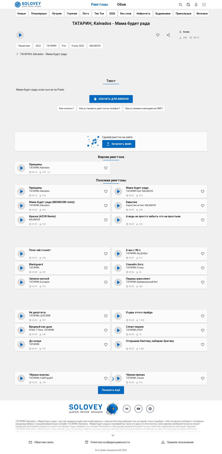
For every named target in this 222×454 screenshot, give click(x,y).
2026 (112, 13)
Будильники (163, 13)
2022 (38, 45)
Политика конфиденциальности (110, 442)
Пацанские (24, 45)
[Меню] (204, 4)
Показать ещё (111, 390)
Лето (85, 13)
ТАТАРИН (51, 45)
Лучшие (57, 13)
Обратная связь (44, 442)
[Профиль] (196, 4)
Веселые (202, 13)
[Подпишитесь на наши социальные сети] (127, 409)
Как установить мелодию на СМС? (144, 108)
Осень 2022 (78, 45)
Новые (21, 13)
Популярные (39, 13)
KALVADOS (95, 45)
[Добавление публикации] (188, 4)
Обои (121, 4)
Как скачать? (66, 108)
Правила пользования (180, 442)
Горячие (72, 13)
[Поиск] (180, 4)
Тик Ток (99, 13)
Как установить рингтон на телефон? (99, 108)
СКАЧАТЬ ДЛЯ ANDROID (113, 98)
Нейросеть (143, 13)
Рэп (64, 45)
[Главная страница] (28, 4)
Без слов (125, 13)
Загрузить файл (121, 143)
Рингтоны (99, 4)
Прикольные (183, 13)
